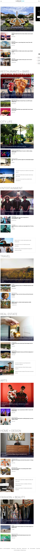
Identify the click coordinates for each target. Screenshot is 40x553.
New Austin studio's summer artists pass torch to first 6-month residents (22, 60)
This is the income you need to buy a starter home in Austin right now (24, 180)
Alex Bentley (13, 45)
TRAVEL (5, 256)
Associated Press (14, 220)
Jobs (28, 548)
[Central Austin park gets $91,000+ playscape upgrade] (17, 136)
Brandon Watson (14, 103)
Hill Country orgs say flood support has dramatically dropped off (23, 160)
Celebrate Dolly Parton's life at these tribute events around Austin (22, 34)
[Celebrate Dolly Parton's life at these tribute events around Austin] (5, 36)
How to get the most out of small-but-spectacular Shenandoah (22, 245)
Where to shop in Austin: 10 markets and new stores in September (23, 489)
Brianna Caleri (13, 36)
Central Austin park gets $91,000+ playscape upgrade (13, 146)
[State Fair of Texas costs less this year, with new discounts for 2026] (5, 297)
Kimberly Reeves (14, 62)
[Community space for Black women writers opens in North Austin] (5, 53)
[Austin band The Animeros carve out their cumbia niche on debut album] (17, 202)
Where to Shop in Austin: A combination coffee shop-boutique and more (23, 484)
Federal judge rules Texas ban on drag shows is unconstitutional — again (20, 218)
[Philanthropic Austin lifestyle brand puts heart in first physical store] (5, 538)
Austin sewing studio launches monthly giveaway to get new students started (22, 419)
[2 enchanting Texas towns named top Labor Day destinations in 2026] (17, 271)
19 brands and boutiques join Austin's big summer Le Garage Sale (22, 460)
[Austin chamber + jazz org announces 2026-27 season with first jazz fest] (5, 412)
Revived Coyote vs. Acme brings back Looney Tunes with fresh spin (22, 43)
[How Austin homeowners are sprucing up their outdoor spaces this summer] (5, 471)
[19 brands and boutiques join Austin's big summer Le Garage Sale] (5, 462)
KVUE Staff (13, 162)
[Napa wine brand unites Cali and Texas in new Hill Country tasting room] (5, 103)
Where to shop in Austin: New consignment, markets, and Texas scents (24, 480)
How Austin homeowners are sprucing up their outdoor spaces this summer (21, 469)
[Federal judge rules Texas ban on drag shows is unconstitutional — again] (5, 220)
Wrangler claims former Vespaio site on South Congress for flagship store (22, 527)
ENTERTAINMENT (11, 188)
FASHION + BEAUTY (12, 497)
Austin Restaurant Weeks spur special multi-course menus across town (22, 110)
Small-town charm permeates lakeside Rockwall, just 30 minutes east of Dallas (23, 249)
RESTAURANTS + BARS (14, 71)
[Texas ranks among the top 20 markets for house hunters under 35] (17, 328)
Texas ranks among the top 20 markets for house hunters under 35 (25, 171)
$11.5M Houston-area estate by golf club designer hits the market (22, 344)
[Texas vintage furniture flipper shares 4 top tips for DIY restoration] (17, 445)
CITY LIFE (6, 121)
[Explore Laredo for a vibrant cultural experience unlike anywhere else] (5, 305)
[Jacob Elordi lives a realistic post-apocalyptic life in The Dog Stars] (5, 228)
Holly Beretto (13, 346)
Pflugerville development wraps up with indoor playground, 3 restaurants (22, 352)
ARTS (3, 380)
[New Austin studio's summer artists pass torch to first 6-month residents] (5, 62)
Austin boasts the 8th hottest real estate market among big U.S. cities (24, 175)
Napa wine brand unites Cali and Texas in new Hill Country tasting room (22, 101)
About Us (1, 548)
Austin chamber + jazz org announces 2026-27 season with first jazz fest (22, 410)
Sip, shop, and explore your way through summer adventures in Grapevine (22, 363)
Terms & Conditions (32, 548)
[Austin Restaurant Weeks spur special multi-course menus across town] (5, 112)
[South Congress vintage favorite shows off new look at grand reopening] (17, 512)
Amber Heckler (3, 282)
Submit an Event (13, 548)
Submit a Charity (19, 548)
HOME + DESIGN (10, 430)
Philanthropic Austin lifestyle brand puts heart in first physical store (21, 536)
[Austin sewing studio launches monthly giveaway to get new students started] (5, 421)
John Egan (13, 529)
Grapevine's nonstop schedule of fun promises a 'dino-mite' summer (24, 372)
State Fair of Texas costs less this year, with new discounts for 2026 (22, 295)
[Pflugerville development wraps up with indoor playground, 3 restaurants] (5, 354)
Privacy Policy (38, 548)
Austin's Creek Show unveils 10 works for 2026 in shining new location (22, 151)
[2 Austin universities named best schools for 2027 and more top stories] (17, 19)
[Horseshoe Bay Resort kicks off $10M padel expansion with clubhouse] (5, 288)
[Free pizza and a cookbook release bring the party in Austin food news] (17, 86)
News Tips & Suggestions (7, 548)
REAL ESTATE (8, 314)
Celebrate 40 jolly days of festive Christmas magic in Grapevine (23, 368)
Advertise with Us (24, 548)
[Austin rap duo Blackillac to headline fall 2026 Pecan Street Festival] (17, 395)
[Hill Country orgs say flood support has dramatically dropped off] (5, 162)
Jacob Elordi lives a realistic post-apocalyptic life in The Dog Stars (22, 227)
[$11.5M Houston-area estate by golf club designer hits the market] (5, 346)
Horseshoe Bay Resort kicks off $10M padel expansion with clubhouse (22, 286)
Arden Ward (2, 30)
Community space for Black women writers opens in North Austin (22, 51)
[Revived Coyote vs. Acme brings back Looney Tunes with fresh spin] (5, 45)
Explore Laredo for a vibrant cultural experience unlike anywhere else (23, 241)
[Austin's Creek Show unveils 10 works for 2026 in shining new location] (5, 153)
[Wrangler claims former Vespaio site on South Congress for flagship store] (5, 529)
